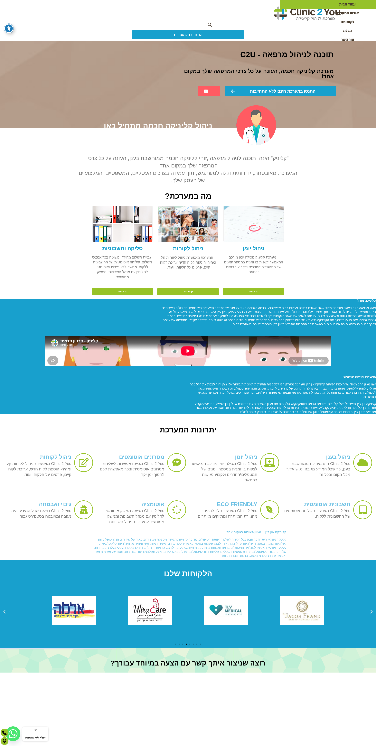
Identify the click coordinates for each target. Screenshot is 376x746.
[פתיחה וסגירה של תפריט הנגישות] (9, 28)
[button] (4, 611)
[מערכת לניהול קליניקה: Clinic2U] (307, 13)
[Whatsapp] (13, 733)
